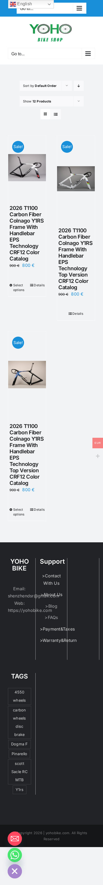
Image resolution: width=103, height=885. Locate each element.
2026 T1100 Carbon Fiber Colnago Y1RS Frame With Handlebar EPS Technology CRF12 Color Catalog (27, 233)
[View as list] (56, 114)
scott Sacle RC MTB (19, 771)
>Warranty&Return (58, 640)
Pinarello (19, 753)
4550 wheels (19, 696)
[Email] (15, 839)
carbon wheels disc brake (19, 722)
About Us (52, 594)
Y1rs (20, 789)
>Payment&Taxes (57, 629)
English (24, 4)
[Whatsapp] (15, 855)
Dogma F (19, 744)
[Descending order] (79, 85)
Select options (19, 287)
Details (39, 285)
